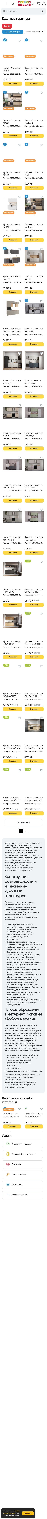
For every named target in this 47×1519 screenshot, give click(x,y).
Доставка (16, 1164)
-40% (28, 561)
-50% (28, 613)
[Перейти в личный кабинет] (44, 5)
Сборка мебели (19, 1175)
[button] (12, 4)
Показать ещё (23, 823)
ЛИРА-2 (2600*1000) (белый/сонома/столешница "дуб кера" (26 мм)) (34, 1115)
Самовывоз (17, 1185)
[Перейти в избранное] (33, 5)
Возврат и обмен (19, 1195)
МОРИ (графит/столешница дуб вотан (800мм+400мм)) (11, 1115)
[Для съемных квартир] (5, 39)
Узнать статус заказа (21, 1144)
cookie (17, 1511)
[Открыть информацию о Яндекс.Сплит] (12, 77)
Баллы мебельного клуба (23, 1154)
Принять (27, 1513)
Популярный (8, 212)
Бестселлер (8, 56)
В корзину (13, 83)
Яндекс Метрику (9, 1513)
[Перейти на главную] (24, 4)
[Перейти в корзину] (38, 5)
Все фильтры (14, 32)
